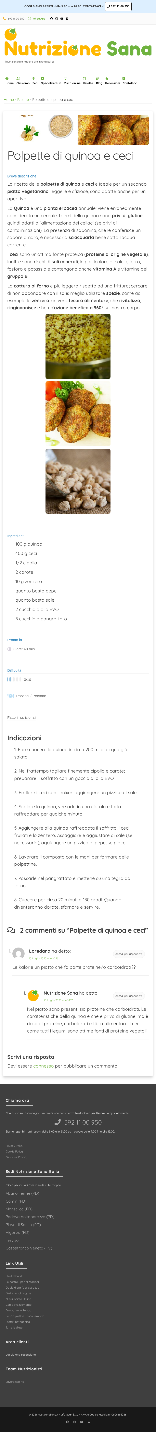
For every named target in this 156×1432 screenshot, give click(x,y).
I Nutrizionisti (14, 1276)
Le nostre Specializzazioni (22, 1282)
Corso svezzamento (18, 1305)
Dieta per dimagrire (18, 1293)
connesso (43, 1066)
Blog (99, 83)
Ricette (88, 83)
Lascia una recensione (21, 1354)
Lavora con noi (15, 1382)
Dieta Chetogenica (18, 1322)
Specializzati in (51, 83)
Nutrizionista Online (18, 1299)
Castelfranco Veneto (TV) (29, 1248)
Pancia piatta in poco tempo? (24, 1316)
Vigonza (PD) (17, 1232)
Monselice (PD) (19, 1208)
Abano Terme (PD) (22, 1193)
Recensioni (112, 83)
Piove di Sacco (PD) (23, 1224)
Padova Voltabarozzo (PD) (30, 1216)
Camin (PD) (16, 1201)
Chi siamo (23, 83)
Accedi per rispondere (128, 953)
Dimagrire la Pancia (18, 1310)
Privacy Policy (14, 1146)
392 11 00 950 (119, 6)
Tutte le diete (14, 1327)
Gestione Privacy (16, 1157)
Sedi (35, 83)
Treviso (12, 1240)
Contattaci (130, 83)
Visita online (72, 83)
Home (9, 83)
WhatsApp (38, 18)
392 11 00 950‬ (82, 1122)
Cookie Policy (14, 1151)
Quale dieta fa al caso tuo (22, 1287)
